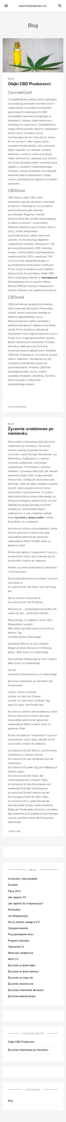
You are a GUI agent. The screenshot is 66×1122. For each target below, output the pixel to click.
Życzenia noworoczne (20, 983)
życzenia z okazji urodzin (29, 517)
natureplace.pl (49, 277)
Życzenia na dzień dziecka (23, 971)
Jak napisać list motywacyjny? (25, 903)
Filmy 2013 (14, 891)
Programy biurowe (18, 940)
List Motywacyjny (18, 916)
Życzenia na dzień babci (22, 965)
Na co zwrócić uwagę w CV (24, 922)
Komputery (14, 909)
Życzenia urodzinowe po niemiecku (31, 431)
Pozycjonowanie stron (20, 934)
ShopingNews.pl (33, 6)
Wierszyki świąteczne (20, 953)
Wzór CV (13, 959)
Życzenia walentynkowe (21, 996)
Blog (11, 79)
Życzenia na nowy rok (20, 977)
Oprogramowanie (18, 928)
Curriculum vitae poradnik (22, 878)
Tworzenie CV (16, 946)
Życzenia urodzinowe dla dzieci (26, 990)
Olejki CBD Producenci (29, 83)
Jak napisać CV (17, 897)
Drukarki (13, 884)
